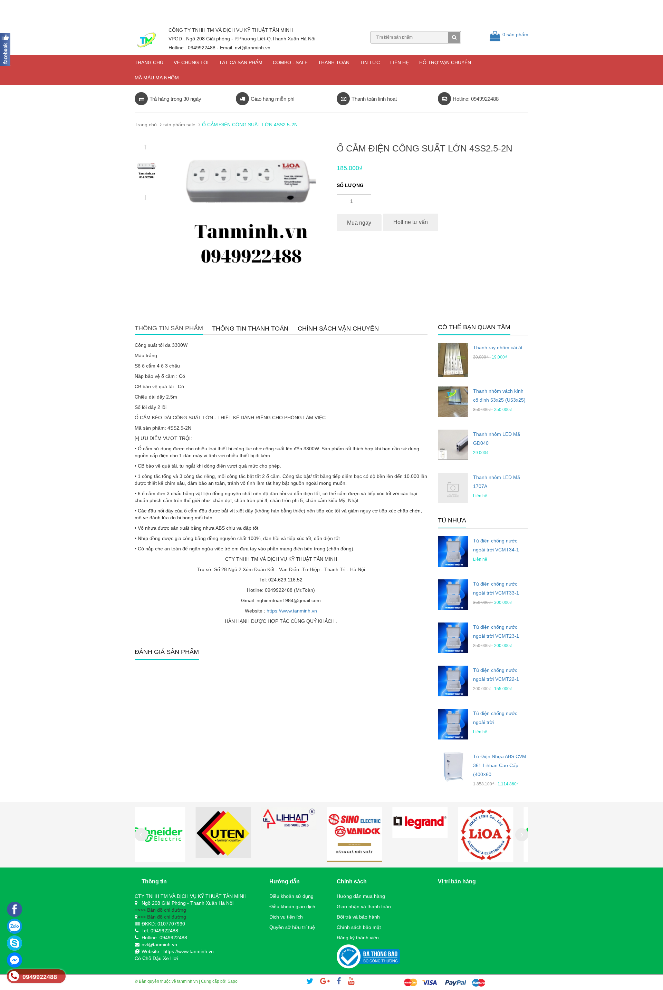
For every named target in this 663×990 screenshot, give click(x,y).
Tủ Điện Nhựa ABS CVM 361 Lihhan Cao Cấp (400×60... (499, 765)
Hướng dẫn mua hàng (361, 896)
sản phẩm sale (179, 124)
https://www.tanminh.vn (292, 611)
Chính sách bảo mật (359, 927)
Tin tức (370, 62)
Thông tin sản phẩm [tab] (169, 328)
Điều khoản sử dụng (291, 896)
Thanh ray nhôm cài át (497, 347)
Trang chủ (149, 62)
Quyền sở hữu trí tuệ (292, 927)
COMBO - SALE (290, 62)
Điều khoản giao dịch (292, 906)
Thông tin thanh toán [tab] (250, 328)
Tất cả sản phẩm (240, 62)
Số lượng (350, 185)
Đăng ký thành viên (358, 937)
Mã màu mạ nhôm (157, 77)
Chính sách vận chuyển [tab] (338, 328)
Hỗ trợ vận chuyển (445, 62)
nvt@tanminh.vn (159, 944)
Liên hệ (399, 62)
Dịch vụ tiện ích (286, 917)
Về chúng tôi (191, 62)
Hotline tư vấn (410, 222)
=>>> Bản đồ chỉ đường (160, 910)
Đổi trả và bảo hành (358, 917)
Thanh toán (333, 62)
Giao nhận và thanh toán (364, 906)
